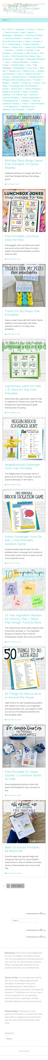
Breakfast (18, 35)
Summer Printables (10, 98)
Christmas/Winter (13, 38)
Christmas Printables (34, 35)
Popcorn (6, 77)
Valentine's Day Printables (13, 109)
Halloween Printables (36, 59)
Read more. (34, 968)
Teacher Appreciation (30, 98)
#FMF (10, 29)
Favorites (9, 50)
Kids (29, 65)
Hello (7, 62)
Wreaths (30, 109)
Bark (23, 32)
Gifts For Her (31, 53)
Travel (24, 104)
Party (20, 74)
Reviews (15, 83)
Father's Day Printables (35, 47)
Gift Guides (18, 53)
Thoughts (25, 101)
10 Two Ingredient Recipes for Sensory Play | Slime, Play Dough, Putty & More (23, 618)
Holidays (34, 62)
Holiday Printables (20, 62)
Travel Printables (37, 104)
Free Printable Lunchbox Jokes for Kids (22, 238)
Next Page (16, 886)
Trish (8, 184)
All (3, 29)
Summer (33, 95)
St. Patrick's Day (20, 95)
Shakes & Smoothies (11, 92)
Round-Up (26, 83)
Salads (37, 83)
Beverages (7, 35)
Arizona (30, 29)
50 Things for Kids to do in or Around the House (23, 695)
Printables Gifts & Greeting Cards (16, 80)
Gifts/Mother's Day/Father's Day (26, 56)
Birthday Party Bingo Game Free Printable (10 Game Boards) (24, 164)
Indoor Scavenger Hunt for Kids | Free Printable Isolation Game (23, 540)
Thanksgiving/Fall (10, 101)
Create (36, 38)
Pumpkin (37, 80)
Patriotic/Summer (33, 74)
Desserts (37, 41)
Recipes (5, 83)
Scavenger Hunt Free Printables (23, 86)
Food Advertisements (32, 913)
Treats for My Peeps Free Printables (22, 313)
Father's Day (17, 47)
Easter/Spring (14, 44)
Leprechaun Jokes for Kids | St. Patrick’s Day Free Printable (23, 389)
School (5, 89)
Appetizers (20, 29)
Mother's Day (14, 71)
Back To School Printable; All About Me (22, 849)
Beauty (31, 32)
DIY (3, 44)
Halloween (19, 59)
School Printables (32, 89)
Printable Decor (19, 77)
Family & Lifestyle (30, 44)
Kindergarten (19, 68)
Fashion (5, 47)
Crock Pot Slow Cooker (12, 41)
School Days (16, 89)
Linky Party (32, 68)
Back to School (11, 32)
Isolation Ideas (18, 65)
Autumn (40, 29)
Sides (25, 92)
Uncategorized (11, 107)
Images (5, 65)
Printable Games (36, 77)
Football (19, 50)
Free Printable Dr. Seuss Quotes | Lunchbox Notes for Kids (23, 775)
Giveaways (7, 59)
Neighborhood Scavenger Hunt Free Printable (22, 466)
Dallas (27, 41)
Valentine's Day (27, 107)
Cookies (26, 38)
